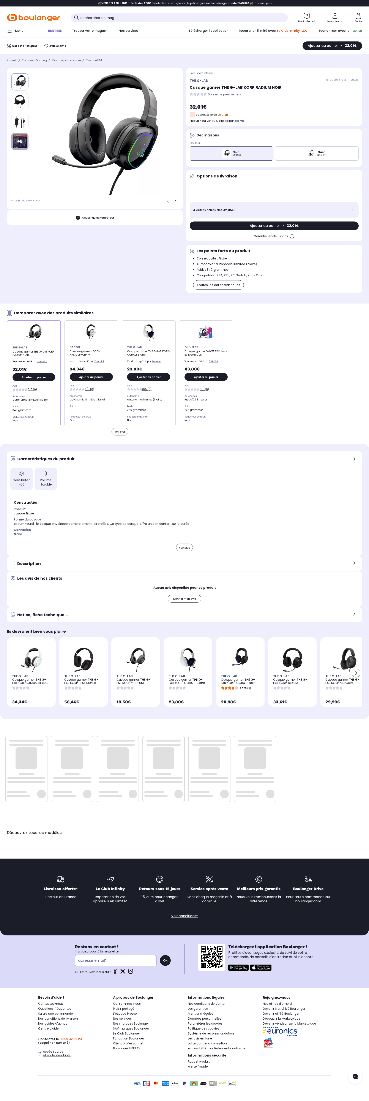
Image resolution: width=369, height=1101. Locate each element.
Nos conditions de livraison (58, 1018)
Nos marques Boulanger (131, 1023)
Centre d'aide (48, 1028)
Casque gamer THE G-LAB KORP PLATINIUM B (81, 681)
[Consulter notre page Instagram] (130, 972)
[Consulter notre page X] (122, 972)
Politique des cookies (203, 1028)
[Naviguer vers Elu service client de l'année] (297, 1043)
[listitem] (19, 101)
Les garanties (198, 1008)
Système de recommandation (211, 1033)
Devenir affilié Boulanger (281, 1013)
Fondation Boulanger (128, 1038)
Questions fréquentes (54, 1008)
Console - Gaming (34, 60)
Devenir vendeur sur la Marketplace (289, 1023)
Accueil (12, 60)
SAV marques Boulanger (131, 1028)
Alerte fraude (198, 1066)
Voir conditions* (184, 915)
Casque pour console (66, 60)
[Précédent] (168, 201)
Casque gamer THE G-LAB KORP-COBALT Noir (238, 681)
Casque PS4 (94, 60)
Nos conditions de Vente (206, 1003)
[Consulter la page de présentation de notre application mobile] (238, 968)
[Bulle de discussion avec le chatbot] (355, 1076)
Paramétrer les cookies (205, 1023)
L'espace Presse (125, 1013)
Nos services (122, 1018)
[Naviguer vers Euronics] (297, 1031)
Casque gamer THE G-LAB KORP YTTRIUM (133, 681)
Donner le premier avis (225, 94)
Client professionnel (128, 1043)
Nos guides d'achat (52, 1023)
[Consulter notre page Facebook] (115, 972)
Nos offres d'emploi (277, 1003)
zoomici (239, 121)
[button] (356, 673)
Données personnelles (204, 1018)
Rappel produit (199, 1061)
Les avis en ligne (200, 1038)
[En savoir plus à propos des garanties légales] (292, 236)
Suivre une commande (55, 1013)
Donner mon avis (184, 599)
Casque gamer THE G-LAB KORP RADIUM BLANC (30, 681)
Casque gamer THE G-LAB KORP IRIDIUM (290, 681)
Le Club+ (224, 115)
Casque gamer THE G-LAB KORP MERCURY (342, 681)
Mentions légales (200, 1013)
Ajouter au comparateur (98, 217)
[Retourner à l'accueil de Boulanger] (33, 17)
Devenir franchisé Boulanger (284, 1008)
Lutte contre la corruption (207, 1043)
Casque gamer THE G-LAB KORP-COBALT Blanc (187, 681)
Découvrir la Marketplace (281, 1018)
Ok (165, 960)
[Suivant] (175, 201)
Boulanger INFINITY (126, 1048)
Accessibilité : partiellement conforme (217, 1048)
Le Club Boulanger (126, 1033)
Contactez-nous (50, 1003)
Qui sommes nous (127, 1003)
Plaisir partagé (123, 1008)
